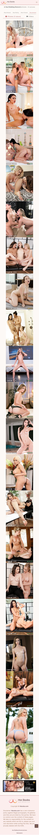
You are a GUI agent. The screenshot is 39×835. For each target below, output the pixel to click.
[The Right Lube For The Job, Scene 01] (19, 581)
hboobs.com (24, 806)
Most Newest (7, 12)
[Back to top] (36, 826)
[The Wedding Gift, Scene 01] (19, 255)
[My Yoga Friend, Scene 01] (19, 508)
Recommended (33, 12)
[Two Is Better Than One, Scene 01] (19, 472)
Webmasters (20, 833)
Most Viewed (24, 12)
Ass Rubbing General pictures (19, 830)
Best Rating (16, 12)
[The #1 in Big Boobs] (19, 791)
